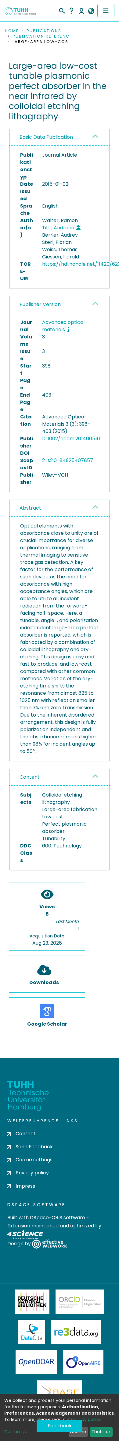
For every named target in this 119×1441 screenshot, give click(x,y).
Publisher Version (40, 304)
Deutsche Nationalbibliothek (32, 1302)
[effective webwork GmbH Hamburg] (49, 1243)
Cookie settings (34, 1159)
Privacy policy (32, 1172)
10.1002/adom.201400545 (72, 438)
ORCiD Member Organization (80, 1302)
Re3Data (76, 1332)
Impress (25, 1186)
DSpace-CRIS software (57, 1217)
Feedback (60, 1425)
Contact (26, 1133)
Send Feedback (34, 1146)
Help (71, 10)
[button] (91, 11)
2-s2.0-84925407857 (67, 460)
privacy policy (85, 1419)
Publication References (43, 36)
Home (12, 31)
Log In (81, 10)
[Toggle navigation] (105, 10)
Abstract (30, 507)
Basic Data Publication (46, 137)
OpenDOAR (36, 1362)
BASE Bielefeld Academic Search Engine (59, 1392)
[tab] (59, 137)
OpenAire (83, 1362)
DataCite (31, 1332)
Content (30, 777)
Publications (44, 31)
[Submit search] (62, 10)
